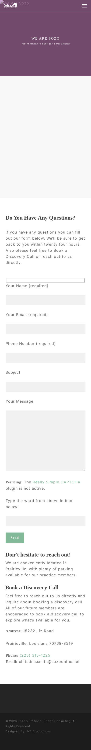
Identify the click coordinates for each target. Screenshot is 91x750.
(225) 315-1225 (35, 655)
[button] (84, 5)
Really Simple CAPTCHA (56, 482)
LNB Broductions (38, 731)
